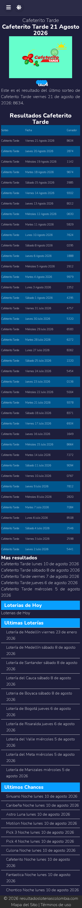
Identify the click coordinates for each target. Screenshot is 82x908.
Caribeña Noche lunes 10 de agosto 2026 (42, 805)
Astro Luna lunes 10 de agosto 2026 (38, 814)
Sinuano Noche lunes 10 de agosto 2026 (41, 796)
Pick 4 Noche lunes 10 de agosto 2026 (40, 841)
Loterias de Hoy (15, 613)
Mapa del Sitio (24, 905)
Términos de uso (56, 905)
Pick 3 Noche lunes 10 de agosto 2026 (40, 832)
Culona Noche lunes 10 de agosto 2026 (40, 850)
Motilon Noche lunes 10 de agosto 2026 (41, 823)
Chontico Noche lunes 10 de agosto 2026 (42, 890)
